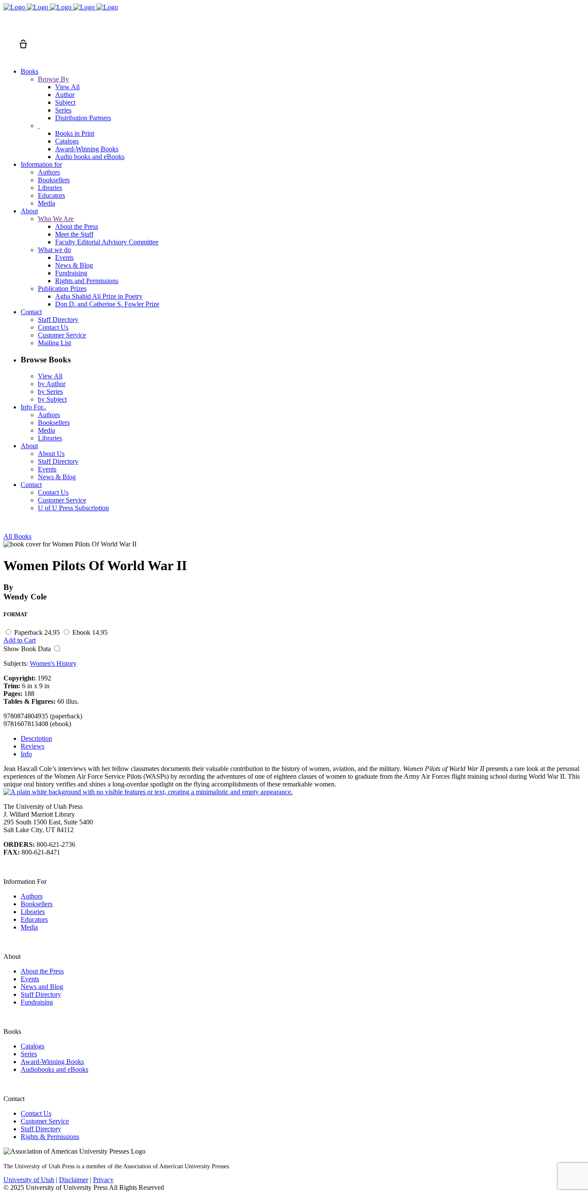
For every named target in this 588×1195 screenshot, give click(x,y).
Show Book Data (28, 648)
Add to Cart (19, 640)
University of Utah (28, 1179)
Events (30, 979)
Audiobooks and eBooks (54, 1069)
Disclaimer (73, 1179)
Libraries (33, 911)
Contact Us (36, 1113)
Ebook (90, 632)
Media (29, 927)
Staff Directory (41, 994)
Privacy (103, 1179)
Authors (32, 896)
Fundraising (37, 1002)
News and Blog (42, 986)
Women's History (53, 663)
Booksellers (37, 904)
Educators (34, 919)
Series (29, 1054)
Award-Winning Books (52, 1061)
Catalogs (32, 1046)
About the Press (42, 971)
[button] (7, 28)
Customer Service (45, 1121)
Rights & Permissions (50, 1136)
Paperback (37, 632)
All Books (17, 536)
